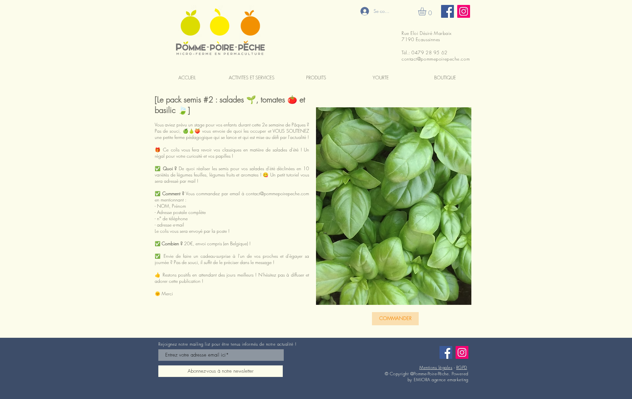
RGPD (461, 367)
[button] (427, 11)
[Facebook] (447, 11)
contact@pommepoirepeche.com (436, 59)
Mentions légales (435, 367)
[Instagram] (463, 11)
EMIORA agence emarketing (441, 380)
